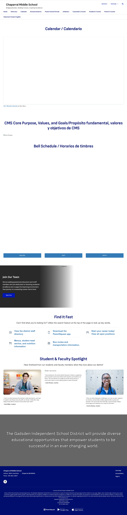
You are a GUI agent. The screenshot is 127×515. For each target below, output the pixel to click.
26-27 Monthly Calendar (10, 106)
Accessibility (120, 473)
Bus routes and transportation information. (66, 343)
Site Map (118, 470)
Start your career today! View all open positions (103, 332)
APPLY (104, 255)
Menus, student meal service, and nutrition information (24, 343)
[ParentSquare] (49, 509)
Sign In (118, 476)
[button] (114, 4)
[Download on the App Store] (77, 510)
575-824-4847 (13, 476)
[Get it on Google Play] (63, 510)
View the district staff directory (24, 332)
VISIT (63, 255)
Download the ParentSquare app (62, 332)
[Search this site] (123, 4)
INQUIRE (22, 255)
